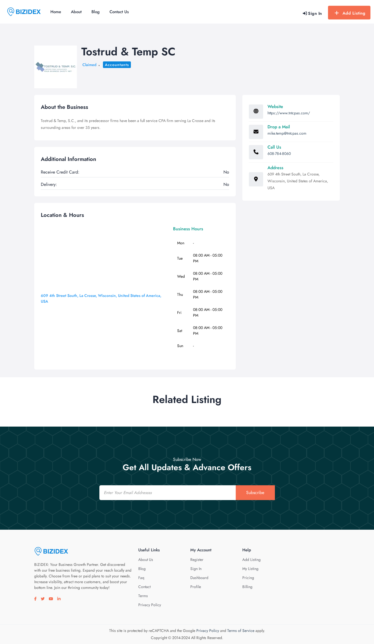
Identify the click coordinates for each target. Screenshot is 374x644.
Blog (95, 12)
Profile (195, 586)
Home (55, 12)
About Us (145, 559)
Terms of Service (240, 630)
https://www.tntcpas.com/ (288, 113)
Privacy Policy (149, 605)
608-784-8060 (279, 153)
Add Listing (354, 13)
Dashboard (199, 577)
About (76, 12)
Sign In (196, 568)
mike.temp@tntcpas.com (286, 133)
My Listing (250, 568)
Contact (144, 586)
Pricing (248, 577)
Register (196, 559)
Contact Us (119, 12)
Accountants (117, 64)
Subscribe (255, 492)
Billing (247, 586)
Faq (141, 577)
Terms (143, 595)
